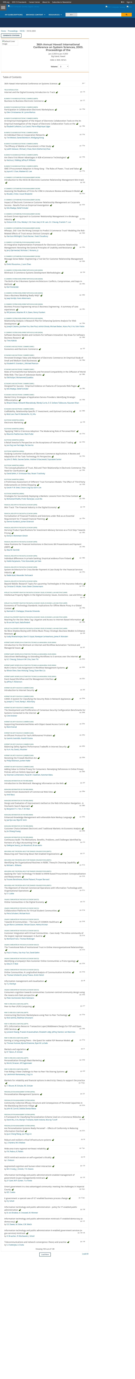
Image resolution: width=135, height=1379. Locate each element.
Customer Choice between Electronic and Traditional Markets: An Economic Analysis (42, 828)
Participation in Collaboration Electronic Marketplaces (29, 109)
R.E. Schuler (28, 1086)
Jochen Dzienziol (27, 521)
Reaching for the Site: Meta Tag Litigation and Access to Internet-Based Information (42, 619)
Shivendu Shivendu (32, 611)
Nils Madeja (11, 208)
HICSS (22, 31)
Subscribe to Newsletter (61, 2)
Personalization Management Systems (21, 1094)
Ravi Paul (34, 326)
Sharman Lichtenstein (15, 775)
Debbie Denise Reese (27, 1108)
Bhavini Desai (12, 403)
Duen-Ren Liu (39, 670)
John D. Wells (12, 459)
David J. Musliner (20, 749)
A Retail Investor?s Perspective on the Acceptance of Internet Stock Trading (38, 442)
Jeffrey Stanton (58, 1032)
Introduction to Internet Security (19, 690)
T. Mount (10, 1086)
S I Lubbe (10, 893)
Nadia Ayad (11, 575)
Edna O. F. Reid (12, 964)
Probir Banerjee (27, 499)
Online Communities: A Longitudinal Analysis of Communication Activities (37, 972)
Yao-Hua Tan (24, 952)
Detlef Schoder (22, 208)
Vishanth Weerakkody (27, 403)
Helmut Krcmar (42, 924)
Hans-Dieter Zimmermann (32, 586)
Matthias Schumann (25, 1018)
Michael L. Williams (14, 865)
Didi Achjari (11, 377)
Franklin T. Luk (65, 222)
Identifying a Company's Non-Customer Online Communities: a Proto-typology (40, 961)
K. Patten (19, 1151)
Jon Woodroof (26, 845)
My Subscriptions (14, 15)
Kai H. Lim (37, 487)
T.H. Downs (28, 1169)
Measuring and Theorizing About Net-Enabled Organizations (31, 854)
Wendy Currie (41, 403)
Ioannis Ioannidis (13, 738)
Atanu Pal (66, 326)
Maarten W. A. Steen (24, 312)
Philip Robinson (13, 760)
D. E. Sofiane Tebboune (57, 403)
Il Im (73, 326)
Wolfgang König (37, 137)
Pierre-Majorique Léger (41, 126)
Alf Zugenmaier (26, 1063)
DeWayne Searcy (13, 845)
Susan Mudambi (26, 194)
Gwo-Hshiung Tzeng (25, 670)
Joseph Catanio (13, 326)
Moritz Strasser (13, 1063)
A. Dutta (21, 1245)
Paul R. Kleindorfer (22, 414)
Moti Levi (10, 414)
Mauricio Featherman (15, 434)
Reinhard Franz (13, 939)
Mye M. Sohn (22, 820)
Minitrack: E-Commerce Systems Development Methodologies (32, 272)
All (71, 15)
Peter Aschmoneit (14, 998)
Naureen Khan (73, 403)
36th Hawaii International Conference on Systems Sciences (30, 83)
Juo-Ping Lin (27, 1134)
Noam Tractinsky (38, 473)
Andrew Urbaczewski (38, 459)
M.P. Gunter (18, 1180)
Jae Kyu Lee (11, 820)
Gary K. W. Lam (42, 222)
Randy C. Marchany (27, 701)
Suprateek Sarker (54, 459)
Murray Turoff (51, 1120)
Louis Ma (38, 499)
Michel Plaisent (29, 879)
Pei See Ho (29, 445)
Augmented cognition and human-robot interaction (27, 1166)
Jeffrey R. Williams (29, 160)
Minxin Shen (11, 670)
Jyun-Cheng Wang (14, 1134)
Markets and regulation (15, 1049)
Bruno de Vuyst (13, 622)
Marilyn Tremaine (26, 1120)
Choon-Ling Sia (27, 487)
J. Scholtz (20, 1169)
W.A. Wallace (20, 1143)
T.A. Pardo (28, 1180)
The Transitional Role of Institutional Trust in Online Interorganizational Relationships (43, 947)
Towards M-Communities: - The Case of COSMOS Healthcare (31, 922)
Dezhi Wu (10, 1120)
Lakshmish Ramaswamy (16, 1074)
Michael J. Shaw (25, 149)
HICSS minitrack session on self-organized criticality (27, 1157)
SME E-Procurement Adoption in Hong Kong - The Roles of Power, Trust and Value (41, 168)
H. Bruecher (11, 1236)
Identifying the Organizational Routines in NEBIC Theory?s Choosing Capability (40, 862)
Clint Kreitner (12, 716)
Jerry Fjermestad (13, 250)
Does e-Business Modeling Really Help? (21, 295)
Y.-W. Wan (26, 809)
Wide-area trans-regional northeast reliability (25, 1148)
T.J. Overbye (11, 984)
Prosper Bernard (42, 879)
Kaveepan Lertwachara (44, 636)
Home (3, 31)
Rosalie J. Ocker (13, 194)
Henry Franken (39, 312)
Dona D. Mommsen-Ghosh (17, 536)
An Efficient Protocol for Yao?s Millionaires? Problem (28, 735)
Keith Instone (39, 1120)
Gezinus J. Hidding (14, 160)
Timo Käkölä (12, 340)
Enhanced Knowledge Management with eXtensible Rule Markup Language (38, 817)
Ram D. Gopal (29, 636)
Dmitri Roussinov (13, 264)
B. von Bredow (12, 1213)
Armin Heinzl (39, 975)
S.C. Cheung (53, 222)
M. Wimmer (33, 1213)
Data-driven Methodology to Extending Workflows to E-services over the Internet (41, 656)
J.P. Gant (10, 1180)
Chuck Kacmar (28, 236)
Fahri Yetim (80, 326)
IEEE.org (6, 2)
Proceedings (13, 31)
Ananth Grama (27, 738)
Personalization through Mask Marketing (23, 1060)
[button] (122, 2)
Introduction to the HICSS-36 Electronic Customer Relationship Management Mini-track (44, 180)
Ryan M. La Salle (41, 1043)
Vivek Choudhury (41, 236)
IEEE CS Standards (19, 2)
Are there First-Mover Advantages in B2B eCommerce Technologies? (35, 157)
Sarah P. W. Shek (13, 487)
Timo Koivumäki (27, 561)
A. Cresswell (23, 1213)
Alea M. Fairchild (13, 550)
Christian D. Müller (14, 586)
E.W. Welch (27, 1224)
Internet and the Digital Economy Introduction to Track (29, 92)
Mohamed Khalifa (14, 499)
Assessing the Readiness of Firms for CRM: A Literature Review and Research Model (42, 191)
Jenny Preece (28, 975)
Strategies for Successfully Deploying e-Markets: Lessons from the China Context (41, 496)
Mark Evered (12, 727)
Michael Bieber (56, 326)
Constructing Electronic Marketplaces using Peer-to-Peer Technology (35, 1015)
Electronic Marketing (13, 422)
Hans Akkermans (24, 298)
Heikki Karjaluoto (13, 561)
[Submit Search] (126, 14)
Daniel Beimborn (23, 137)
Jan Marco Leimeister (15, 924)
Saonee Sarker (23, 459)
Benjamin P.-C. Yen (14, 809)
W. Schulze (19, 1086)
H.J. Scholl (10, 1201)
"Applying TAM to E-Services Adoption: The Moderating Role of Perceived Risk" (40, 431)
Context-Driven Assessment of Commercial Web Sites (28, 792)
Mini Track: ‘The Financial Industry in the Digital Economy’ (30, 507)
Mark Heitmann (28, 998)
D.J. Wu (33, 414)
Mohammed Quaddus (24, 377)
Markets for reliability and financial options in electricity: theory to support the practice (44, 1080)
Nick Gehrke (11, 1018)
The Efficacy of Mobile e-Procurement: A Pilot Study (27, 146)
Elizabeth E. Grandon (15, 363)
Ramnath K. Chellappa (15, 611)
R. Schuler (19, 1052)
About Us (46, 2)
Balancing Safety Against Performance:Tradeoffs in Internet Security (35, 746)
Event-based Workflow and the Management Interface (28, 679)
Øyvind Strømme (27, 1043)
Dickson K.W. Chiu (14, 222)
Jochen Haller (25, 760)
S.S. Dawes (11, 1224)
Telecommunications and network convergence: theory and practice (35, 1242)
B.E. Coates (11, 1192)
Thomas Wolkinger (27, 939)
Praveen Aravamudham (29, 1032)
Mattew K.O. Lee (25, 171)
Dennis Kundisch (13, 521)
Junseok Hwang (13, 1032)
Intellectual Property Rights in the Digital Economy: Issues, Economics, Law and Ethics (43, 595)
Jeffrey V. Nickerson (14, 682)
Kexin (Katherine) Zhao (41, 149)
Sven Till (35, 659)
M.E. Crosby (11, 1169)
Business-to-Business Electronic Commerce (24, 101)
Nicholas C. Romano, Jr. (29, 250)
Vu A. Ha (10, 749)
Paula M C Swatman (32, 775)
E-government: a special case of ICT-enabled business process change (36, 1198)
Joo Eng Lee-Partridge (15, 445)
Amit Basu (11, 795)
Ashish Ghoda (43, 326)
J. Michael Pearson (31, 363)
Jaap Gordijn (11, 298)
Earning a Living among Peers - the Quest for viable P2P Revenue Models (37, 1040)
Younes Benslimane (14, 879)
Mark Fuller (29, 434)
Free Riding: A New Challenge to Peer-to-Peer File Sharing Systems (34, 1071)
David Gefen (11, 473)
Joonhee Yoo (25, 326)
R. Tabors (10, 1052)
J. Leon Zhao (26, 264)
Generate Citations (11, 35)
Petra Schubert (13, 913)
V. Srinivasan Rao (24, 473)
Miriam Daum (29, 924)
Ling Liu (29, 1074)
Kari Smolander (13, 287)
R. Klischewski (22, 1236)
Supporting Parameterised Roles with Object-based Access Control (34, 724)
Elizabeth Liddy (45, 1032)
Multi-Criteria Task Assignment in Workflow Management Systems (34, 667)
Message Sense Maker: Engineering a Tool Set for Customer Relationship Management (43, 259)
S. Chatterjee (12, 1245)
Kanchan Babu (47, 775)
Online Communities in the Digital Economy (24, 902)
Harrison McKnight (14, 236)
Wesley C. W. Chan (29, 222)
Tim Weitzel (11, 137)
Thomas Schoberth (14, 975)
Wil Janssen (11, 312)
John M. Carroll (12, 1108)
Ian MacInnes (70, 1032)
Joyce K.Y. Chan (12, 171)
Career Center (34, 2)
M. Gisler (19, 1224)
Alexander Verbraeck (24, 575)
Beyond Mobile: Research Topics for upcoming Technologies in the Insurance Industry (43, 583)
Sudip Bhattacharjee (15, 636)
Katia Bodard (25, 622)
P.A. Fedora (11, 1151)
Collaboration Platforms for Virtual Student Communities (30, 910)
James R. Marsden (61, 636)
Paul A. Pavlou (12, 952)
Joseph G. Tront (13, 701)
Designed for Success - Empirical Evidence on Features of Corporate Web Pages (40, 386)
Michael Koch (24, 913)
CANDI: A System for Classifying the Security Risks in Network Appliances (37, 699)
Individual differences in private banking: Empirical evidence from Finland (37, 558)
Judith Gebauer (13, 149)
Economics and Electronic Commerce (21, 349)
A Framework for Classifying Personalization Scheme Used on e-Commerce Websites (42, 1117)
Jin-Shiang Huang (14, 831)
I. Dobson (10, 1160)
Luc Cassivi (26, 126)
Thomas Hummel (13, 1043)
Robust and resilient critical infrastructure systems (27, 1140)
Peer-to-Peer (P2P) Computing (18, 1006)
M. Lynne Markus (28, 112)
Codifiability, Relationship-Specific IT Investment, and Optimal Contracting (38, 411)
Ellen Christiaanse (14, 112)
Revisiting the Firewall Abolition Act (20, 758)
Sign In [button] (129, 2)
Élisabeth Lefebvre (14, 126)
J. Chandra (11, 1143)
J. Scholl (31, 1236)
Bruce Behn (37, 845)
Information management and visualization (24, 981)
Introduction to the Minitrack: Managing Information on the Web (34, 783)
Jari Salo (38, 561)
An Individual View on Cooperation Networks (24, 135)
